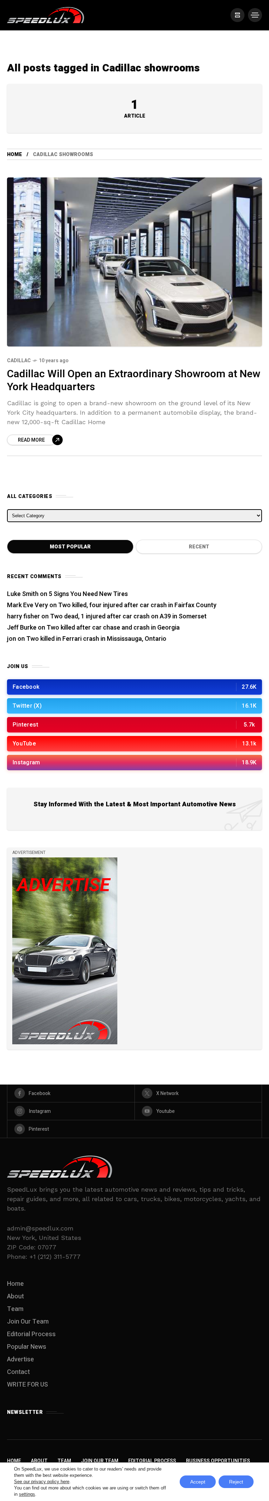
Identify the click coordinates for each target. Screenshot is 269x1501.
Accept (197, 1482)
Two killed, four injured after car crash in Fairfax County (137, 605)
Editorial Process (31, 1334)
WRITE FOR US (27, 1384)
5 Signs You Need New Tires (88, 594)
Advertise (20, 1359)
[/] (237, 15)
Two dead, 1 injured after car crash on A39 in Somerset (128, 616)
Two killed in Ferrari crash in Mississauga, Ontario (96, 639)
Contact (18, 1372)
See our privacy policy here (41, 1481)
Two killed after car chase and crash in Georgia (113, 627)
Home (14, 154)
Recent (199, 546)
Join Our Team (28, 1321)
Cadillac (19, 360)
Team (15, 1309)
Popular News (26, 1347)
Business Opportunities (218, 1461)
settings (27, 1494)
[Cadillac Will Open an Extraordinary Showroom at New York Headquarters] (134, 261)
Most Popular (70, 546)
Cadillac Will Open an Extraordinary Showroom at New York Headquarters (133, 380)
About (15, 1296)
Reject (236, 1482)
